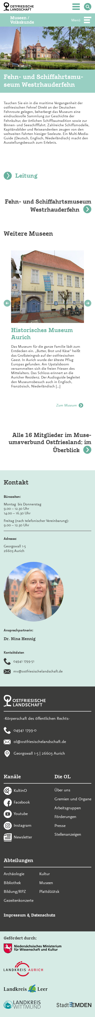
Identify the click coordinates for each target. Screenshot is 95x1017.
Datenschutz (43, 915)
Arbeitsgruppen (67, 808)
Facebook (22, 802)
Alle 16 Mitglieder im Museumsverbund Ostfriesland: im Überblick (50, 442)
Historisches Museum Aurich (42, 334)
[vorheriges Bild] (7, 303)
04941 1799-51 (23, 661)
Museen (46, 882)
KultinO (20, 790)
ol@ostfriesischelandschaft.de (40, 741)
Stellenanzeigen (67, 834)
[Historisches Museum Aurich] (47, 286)
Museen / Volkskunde (22, 20)
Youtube (21, 813)
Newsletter (23, 837)
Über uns (62, 790)
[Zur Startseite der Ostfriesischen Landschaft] (19, 6)
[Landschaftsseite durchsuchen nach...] (87, 6)
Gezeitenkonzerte (18, 900)
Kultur (44, 873)
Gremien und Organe (72, 799)
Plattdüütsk (49, 891)
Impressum (15, 915)
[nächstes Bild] (87, 303)
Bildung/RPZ (15, 891)
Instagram (22, 825)
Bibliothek (12, 882)
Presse (59, 825)
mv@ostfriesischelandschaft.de (38, 671)
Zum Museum (66, 405)
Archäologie (14, 873)
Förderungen (65, 816)
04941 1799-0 (25, 730)
